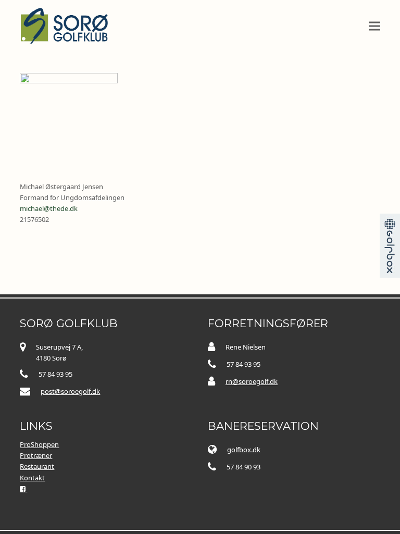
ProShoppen (39, 444)
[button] (374, 25)
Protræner (36, 455)
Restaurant (37, 466)
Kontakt (32, 477)
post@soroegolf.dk (70, 391)
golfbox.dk (243, 449)
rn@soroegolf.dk (252, 381)
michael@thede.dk (49, 208)
